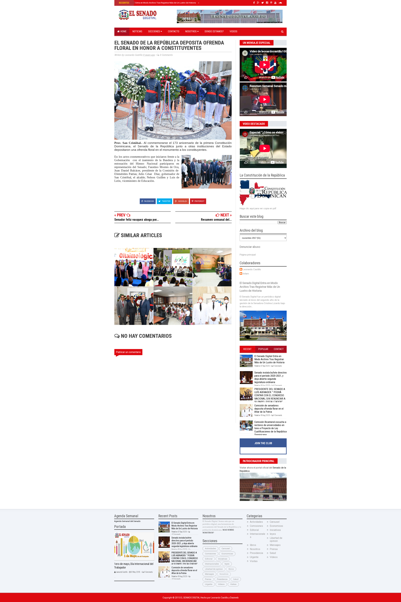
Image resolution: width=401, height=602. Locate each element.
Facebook (148, 201)
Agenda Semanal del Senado (127, 521)
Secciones (154, 31)
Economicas (227, 553)
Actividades (210, 548)
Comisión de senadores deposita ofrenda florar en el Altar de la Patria (269, 408)
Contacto (173, 31)
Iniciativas (222, 559)
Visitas (233, 584)
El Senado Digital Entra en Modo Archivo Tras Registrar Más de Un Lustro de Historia (157, 3)
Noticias (137, 31)
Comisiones (210, 553)
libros (231, 569)
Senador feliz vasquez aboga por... (136, 219)
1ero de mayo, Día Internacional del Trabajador (133, 565)
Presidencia (222, 579)
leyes (227, 564)
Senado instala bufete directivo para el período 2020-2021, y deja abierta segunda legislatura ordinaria (270, 377)
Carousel (226, 548)
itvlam (246, 273)
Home (123, 31)
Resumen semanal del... (216, 219)
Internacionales (212, 564)
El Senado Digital (190, 597)
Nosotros (191, 31)
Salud (235, 579)
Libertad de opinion (214, 569)
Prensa (208, 579)
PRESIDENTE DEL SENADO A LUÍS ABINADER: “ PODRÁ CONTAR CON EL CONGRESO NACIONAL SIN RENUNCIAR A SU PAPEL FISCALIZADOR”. (269, 395)
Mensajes (209, 574)
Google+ (182, 201)
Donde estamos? (214, 31)
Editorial (208, 559)
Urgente (208, 584)
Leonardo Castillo (252, 269)
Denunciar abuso (250, 246)
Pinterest (199, 201)
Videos (233, 31)
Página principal (248, 254)
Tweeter (165, 201)
